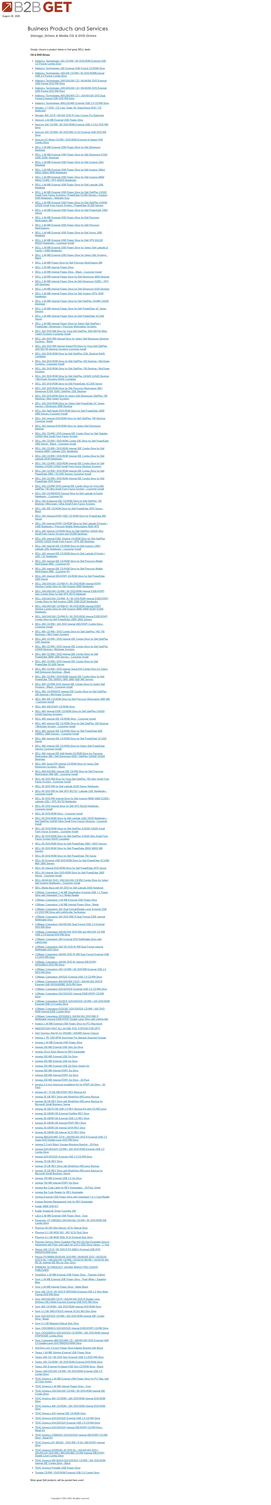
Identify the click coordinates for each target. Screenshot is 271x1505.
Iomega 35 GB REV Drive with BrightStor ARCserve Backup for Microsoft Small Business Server (69, 1103)
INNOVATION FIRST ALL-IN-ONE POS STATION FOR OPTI (67, 1028)
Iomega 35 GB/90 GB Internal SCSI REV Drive (60, 1132)
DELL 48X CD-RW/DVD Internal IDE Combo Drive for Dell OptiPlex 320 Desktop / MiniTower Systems (71, 693)
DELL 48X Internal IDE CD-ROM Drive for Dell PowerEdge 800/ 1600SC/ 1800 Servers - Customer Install (69, 732)
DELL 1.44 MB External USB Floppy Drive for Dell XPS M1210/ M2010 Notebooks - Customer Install (69, 241)
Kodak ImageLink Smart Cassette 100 (55, 1211)
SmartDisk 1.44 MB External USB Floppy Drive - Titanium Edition (70, 1274)
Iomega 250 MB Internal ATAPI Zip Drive (56, 1070)
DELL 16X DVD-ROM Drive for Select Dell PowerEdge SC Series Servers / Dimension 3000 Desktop (70, 405)
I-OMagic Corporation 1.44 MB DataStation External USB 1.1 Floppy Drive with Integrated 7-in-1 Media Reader (71, 894)
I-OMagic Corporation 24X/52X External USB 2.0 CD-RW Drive (68, 976)
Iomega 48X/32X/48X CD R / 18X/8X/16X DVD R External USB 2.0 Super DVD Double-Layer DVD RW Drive (71, 1138)
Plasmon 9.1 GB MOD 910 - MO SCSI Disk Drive (61, 1232)
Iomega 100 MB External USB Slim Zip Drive (59, 1047)
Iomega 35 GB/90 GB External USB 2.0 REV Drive (62, 1118)
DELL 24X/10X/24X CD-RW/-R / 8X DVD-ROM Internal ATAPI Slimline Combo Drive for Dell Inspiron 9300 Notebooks (68, 585)
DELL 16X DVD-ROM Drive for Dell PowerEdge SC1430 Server (68, 383)
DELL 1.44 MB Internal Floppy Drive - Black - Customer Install (68, 272)
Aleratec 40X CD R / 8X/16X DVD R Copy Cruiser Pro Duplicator (69, 115)
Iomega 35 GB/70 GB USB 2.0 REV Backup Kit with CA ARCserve (70, 1109)
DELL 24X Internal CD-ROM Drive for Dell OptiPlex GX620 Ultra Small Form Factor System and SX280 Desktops (69, 532)
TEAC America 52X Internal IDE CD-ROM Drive (60, 1413)
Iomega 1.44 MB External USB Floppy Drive (58, 1042)
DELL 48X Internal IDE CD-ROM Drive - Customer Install (65, 718)
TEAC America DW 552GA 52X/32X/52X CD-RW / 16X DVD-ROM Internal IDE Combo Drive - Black (70, 1462)
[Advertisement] (128, 108)
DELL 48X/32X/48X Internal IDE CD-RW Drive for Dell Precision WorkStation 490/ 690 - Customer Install (69, 773)
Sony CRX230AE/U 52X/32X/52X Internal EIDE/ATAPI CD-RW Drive (71, 1328)
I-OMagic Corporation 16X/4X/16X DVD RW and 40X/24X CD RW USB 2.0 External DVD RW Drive (70, 933)
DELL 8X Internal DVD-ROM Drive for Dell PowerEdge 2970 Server (70, 868)
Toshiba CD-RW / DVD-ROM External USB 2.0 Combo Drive (67, 1472)
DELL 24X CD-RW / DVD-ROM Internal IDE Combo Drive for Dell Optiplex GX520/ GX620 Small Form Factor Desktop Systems (69, 465)
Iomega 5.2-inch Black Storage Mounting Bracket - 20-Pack (67, 1144)
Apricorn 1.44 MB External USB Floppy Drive (59, 120)
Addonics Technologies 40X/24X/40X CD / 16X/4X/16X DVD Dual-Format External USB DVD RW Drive (70, 97)
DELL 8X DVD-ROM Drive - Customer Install (59, 813)
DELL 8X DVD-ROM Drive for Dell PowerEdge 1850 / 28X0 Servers (71, 843)
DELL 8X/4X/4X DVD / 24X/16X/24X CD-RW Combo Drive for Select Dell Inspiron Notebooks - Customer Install (71, 881)
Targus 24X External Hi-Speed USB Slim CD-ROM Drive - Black (69, 1366)
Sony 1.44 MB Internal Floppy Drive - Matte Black (61, 1287)
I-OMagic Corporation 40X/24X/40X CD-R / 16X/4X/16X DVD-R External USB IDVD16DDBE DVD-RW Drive (68, 983)
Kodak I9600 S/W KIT (46, 1206)
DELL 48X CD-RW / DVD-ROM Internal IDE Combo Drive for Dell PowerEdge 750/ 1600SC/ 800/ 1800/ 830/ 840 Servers (69, 678)
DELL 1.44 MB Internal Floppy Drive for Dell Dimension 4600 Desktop (72, 276)
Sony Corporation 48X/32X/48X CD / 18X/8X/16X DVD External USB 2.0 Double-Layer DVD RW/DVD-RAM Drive (72, 1342)
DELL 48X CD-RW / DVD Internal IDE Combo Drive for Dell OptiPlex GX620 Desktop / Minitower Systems (71, 648)
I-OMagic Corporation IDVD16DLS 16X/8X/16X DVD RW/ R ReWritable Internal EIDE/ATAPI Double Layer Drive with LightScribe (71, 1017)
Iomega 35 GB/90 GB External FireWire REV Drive (62, 1113)
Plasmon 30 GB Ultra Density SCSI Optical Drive (61, 1228)
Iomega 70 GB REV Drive (48, 1161)
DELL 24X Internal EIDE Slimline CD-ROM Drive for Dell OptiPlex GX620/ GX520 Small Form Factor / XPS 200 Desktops (70, 540)
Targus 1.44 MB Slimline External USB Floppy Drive (63, 1352)
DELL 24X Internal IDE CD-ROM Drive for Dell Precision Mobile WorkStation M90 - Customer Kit (69, 570)
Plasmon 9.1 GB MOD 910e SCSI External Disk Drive (64, 1237)
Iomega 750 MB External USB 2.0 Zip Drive (58, 1178)
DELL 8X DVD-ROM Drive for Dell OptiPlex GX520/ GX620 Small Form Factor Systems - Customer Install (70, 830)
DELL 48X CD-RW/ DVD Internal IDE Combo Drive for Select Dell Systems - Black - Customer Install (70, 685)
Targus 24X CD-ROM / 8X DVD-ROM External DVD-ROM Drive (69, 1362)
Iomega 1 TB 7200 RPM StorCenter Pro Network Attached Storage (70, 1037)
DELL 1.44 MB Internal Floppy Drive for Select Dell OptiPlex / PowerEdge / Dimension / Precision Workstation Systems (68, 325)
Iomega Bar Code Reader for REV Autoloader (59, 1192)
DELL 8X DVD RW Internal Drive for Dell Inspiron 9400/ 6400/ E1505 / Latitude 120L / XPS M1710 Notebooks (72, 800)
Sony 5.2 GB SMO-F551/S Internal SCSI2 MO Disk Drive (65, 1311)
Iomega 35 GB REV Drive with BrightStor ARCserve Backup (67, 1096)
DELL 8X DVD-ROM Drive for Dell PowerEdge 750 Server (65, 855)
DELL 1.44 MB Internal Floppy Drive (54, 267)
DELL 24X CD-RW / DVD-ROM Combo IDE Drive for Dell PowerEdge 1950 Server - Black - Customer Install (72, 442)
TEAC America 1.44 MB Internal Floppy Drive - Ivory (63, 1386)
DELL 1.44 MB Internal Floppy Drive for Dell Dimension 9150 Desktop (72, 289)
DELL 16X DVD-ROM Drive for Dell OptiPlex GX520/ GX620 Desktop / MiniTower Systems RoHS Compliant (72, 377)
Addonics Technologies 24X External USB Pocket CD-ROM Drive (70, 68)
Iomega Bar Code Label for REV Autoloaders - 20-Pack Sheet (68, 1187)
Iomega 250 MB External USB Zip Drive (56, 1056)
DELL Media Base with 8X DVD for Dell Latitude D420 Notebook (69, 887)
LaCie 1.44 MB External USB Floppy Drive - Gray (61, 1215)
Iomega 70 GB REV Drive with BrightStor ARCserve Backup (67, 1166)
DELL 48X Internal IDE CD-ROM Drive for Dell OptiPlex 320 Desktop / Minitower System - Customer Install (71, 725)
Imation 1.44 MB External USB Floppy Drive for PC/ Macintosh (68, 1023)
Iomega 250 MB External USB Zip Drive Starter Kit (62, 1066)
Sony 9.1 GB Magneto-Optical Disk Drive (57, 1323)
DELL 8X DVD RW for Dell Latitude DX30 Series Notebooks (67, 786)
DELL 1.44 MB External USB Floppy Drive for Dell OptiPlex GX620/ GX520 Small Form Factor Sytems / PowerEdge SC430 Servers (71, 204)
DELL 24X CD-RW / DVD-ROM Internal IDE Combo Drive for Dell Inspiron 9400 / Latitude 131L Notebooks (69, 450)
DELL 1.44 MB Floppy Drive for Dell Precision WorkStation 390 (68, 262)
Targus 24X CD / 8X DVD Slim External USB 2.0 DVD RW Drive (69, 1357)
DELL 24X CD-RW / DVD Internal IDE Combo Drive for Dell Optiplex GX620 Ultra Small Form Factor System (71, 435)
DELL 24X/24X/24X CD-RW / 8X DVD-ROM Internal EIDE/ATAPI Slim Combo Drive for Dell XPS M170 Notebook (69, 592)
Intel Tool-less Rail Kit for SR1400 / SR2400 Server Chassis (67, 1033)
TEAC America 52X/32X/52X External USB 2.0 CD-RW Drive (67, 1418)
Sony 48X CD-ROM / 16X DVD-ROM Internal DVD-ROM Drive (68, 1306)
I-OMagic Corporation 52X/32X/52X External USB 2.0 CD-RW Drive (71, 989)
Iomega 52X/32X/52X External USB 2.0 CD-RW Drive (63, 1156)
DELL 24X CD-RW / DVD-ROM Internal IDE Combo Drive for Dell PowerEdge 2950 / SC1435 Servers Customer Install (69, 472)
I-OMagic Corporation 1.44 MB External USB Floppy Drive (66, 900)
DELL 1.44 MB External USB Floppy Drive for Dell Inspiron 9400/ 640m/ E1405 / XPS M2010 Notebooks (69, 178)
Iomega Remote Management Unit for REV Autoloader (64, 1201)
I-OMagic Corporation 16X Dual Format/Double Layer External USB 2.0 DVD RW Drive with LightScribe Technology (71, 910)
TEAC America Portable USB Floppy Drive (57, 1467)
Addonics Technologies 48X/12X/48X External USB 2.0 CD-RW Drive (72, 103)
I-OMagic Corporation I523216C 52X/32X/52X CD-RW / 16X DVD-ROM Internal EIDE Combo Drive (70, 1010)
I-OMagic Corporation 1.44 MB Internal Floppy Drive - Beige (67, 904)
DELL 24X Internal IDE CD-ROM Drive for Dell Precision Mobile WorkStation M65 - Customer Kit (69, 562)
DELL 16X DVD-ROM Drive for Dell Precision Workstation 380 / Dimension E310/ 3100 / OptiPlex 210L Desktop (69, 389)
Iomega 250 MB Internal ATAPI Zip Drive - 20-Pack (62, 1080)
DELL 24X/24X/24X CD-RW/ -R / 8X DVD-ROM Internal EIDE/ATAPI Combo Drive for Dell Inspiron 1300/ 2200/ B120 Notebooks (71, 600)
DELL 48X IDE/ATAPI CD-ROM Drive (55, 706)
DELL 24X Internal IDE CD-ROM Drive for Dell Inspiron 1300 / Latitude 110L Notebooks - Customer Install (68, 547)
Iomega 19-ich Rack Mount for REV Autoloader (60, 1051)
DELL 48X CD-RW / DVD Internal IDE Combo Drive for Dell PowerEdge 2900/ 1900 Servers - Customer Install (66, 655)
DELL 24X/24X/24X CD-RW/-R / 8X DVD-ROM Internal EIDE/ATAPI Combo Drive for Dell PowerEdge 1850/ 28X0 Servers (71, 618)
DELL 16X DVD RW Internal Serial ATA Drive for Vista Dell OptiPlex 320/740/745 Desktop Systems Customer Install (71, 347)
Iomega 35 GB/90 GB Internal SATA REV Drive (60, 1127)
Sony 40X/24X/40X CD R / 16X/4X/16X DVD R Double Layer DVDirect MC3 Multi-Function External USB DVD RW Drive (67, 1300)
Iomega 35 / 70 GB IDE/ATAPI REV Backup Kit (60, 1092)
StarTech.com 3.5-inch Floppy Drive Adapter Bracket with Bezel (69, 1348)
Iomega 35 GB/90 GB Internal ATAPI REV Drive (60, 1123)
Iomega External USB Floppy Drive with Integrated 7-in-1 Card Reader (72, 1197)
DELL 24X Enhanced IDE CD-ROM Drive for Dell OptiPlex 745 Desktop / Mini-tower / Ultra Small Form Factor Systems (68, 502)
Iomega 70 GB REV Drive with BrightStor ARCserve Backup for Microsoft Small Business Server (69, 1172)
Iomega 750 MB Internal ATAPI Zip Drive (56, 1182)
